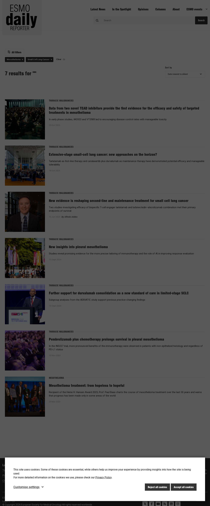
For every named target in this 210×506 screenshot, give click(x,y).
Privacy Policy (103, 477)
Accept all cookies (184, 487)
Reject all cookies (157, 487)
